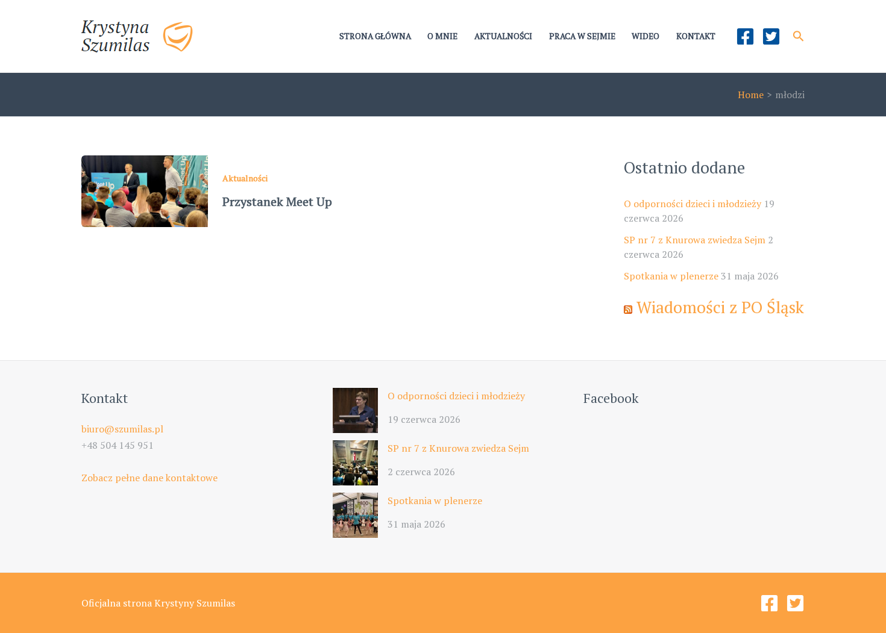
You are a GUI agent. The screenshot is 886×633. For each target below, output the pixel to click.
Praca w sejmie (582, 36)
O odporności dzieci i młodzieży (692, 203)
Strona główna (375, 36)
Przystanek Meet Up (277, 201)
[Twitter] (771, 36)
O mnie (442, 36)
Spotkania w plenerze (671, 275)
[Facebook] (745, 36)
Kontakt (695, 36)
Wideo (645, 36)
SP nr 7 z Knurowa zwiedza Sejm (694, 239)
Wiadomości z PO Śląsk (720, 307)
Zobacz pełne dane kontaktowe (149, 477)
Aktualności (503, 36)
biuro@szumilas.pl (122, 428)
